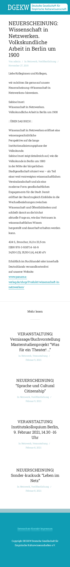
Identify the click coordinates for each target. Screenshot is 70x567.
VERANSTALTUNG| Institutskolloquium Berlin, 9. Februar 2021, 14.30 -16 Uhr (35, 429)
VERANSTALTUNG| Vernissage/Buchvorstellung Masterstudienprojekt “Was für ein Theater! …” (35, 341)
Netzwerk (32, 61)
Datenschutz (24, 528)
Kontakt (35, 528)
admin (17, 61)
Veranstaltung (40, 355)
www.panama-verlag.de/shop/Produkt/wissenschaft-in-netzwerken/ (34, 282)
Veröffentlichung (47, 61)
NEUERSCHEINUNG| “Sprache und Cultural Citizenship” (35, 385)
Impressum (46, 528)
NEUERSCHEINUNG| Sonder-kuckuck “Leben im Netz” (35, 475)
